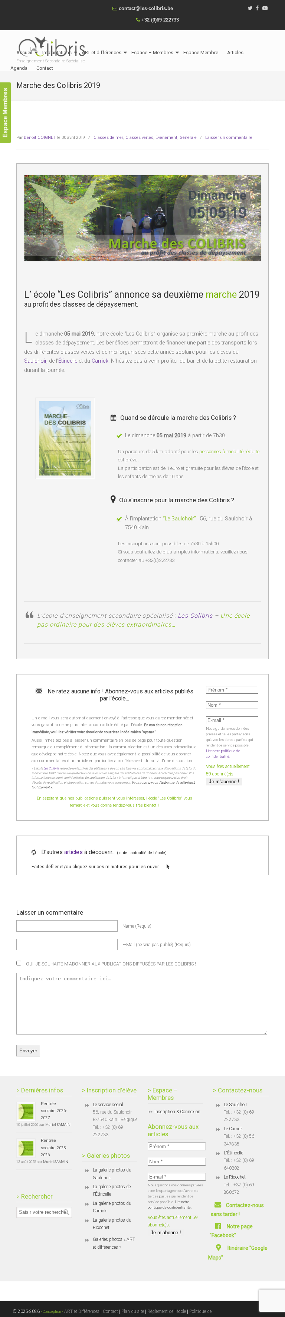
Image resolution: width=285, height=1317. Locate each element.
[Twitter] (249, 8)
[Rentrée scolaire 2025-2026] (26, 1148)
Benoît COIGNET (40, 137)
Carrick (100, 361)
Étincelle (67, 361)
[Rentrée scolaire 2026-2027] (26, 1111)
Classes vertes (139, 137)
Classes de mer (108, 137)
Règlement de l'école (166, 1311)
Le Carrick (233, 1128)
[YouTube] (265, 8)
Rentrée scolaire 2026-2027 (54, 1111)
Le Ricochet (235, 1177)
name (136, 926)
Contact (110, 1311)
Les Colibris (195, 615)
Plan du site (132, 1311)
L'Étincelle (233, 1153)
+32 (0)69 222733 (160, 20)
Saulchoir (35, 361)
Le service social (108, 1104)
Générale (188, 137)
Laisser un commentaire (228, 137)
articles (73, 852)
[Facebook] (257, 8)
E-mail (156, 944)
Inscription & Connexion (177, 1111)
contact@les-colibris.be (146, 8)
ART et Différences (81, 1311)
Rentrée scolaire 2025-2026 (54, 1147)
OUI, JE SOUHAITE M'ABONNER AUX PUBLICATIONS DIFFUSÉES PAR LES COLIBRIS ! (110, 964)
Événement (166, 137)
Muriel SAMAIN (58, 1124)
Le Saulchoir (235, 1104)
